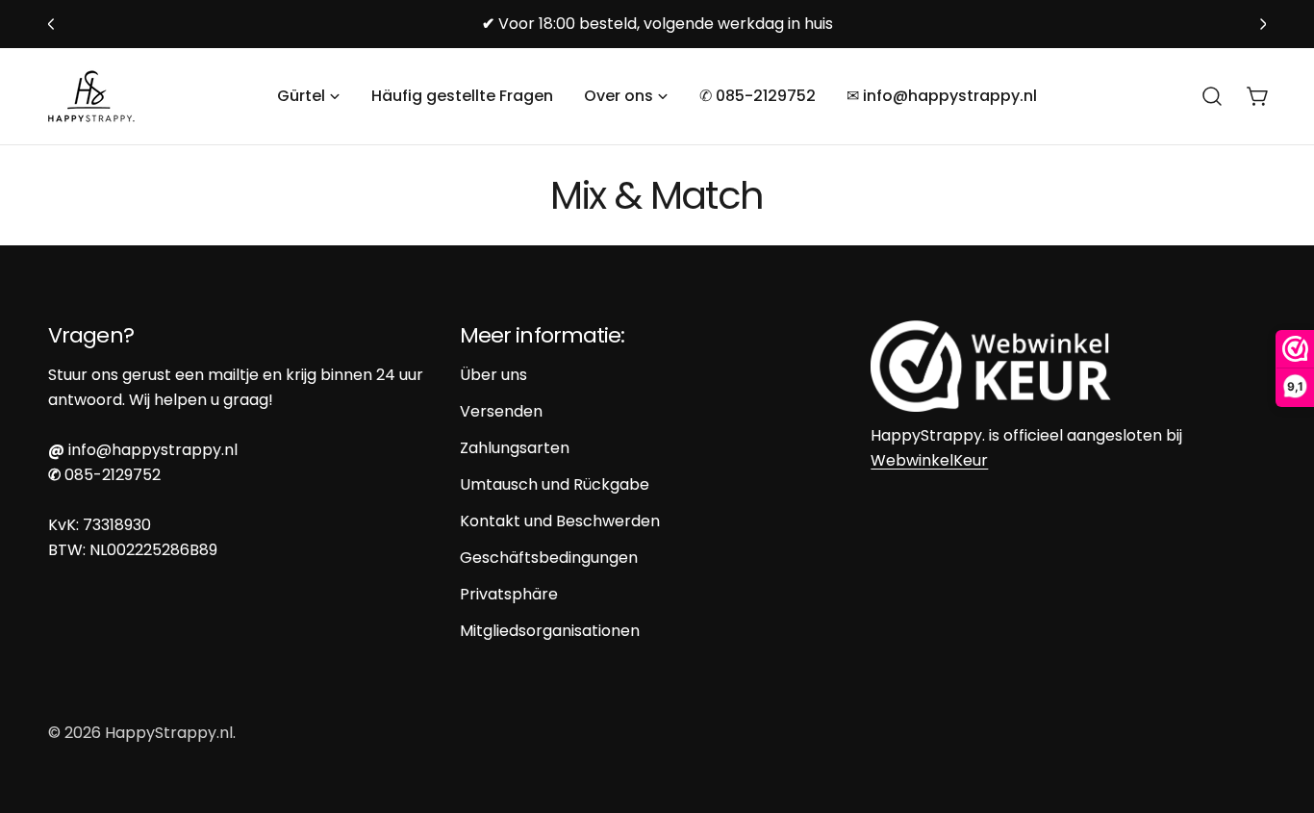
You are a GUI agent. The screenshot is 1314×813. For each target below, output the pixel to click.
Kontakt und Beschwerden (560, 521)
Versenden (501, 411)
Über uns (493, 375)
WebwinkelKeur (929, 460)
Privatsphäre (509, 594)
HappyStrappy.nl (169, 733)
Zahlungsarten (514, 448)
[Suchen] (1212, 96)
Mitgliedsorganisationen (550, 631)
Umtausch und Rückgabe (554, 484)
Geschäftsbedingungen (549, 557)
